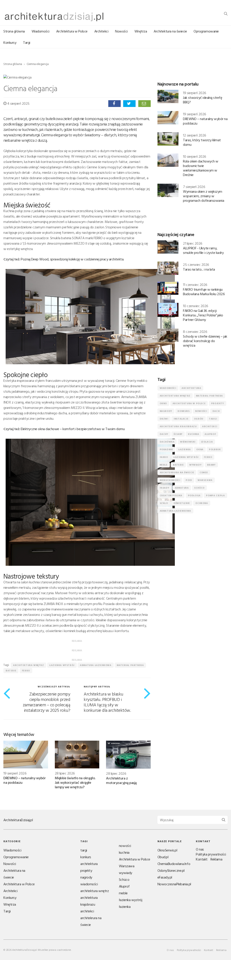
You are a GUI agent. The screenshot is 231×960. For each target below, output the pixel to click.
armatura (182, 487)
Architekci (101, 31)
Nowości (121, 31)
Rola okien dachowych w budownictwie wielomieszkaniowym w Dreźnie (200, 167)
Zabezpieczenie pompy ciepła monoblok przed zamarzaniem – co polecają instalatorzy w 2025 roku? (46, 701)
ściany (178, 434)
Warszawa (205, 480)
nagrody (166, 411)
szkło (164, 503)
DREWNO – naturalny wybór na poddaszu (24, 780)
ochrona (201, 503)
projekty (217, 403)
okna (199, 449)
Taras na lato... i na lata (199, 269)
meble (164, 464)
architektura (191, 388)
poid (189, 480)
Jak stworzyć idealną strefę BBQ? (202, 100)
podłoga (194, 495)
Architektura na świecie (170, 31)
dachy (164, 434)
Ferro (26, 670)
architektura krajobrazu (178, 426)
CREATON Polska (171, 495)
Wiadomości (40, 31)
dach (216, 411)
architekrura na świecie (177, 472)
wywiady (195, 464)
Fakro (164, 457)
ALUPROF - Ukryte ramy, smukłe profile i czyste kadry (203, 250)
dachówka (167, 441)
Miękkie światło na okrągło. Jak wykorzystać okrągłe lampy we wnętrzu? (75, 782)
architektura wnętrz (28, 665)
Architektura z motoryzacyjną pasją (121, 780)
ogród (198, 418)
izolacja (207, 441)
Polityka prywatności (211, 854)
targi (213, 418)
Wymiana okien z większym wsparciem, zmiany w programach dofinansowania (203, 196)
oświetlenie (181, 503)
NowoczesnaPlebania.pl (174, 884)
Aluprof (210, 434)
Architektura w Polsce (72, 31)
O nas (200, 849)
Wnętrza (140, 31)
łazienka (184, 449)
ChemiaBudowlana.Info (173, 863)
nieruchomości (170, 480)
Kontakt (202, 859)
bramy (211, 464)
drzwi (164, 418)
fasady (164, 487)
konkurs (183, 411)
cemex (204, 472)
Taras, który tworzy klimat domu (202, 142)
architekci (209, 426)
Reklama (216, 859)
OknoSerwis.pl (167, 850)
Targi (26, 42)
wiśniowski (187, 441)
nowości (201, 411)
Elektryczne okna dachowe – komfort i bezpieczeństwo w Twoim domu (73, 428)
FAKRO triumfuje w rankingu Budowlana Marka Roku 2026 (204, 292)
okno (163, 403)
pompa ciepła (215, 495)
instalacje (181, 418)
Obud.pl (163, 857)
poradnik (166, 449)
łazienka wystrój (61, 665)
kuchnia (193, 434)
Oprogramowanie (206, 31)
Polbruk (215, 449)
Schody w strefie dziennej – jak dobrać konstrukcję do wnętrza (205, 341)
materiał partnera (130, 665)
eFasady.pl (164, 877)
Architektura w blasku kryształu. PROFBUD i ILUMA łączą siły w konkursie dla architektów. (107, 701)
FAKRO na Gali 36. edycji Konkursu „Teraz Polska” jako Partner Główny (203, 315)
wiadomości (168, 388)
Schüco (199, 487)
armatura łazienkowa (95, 665)
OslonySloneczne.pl (171, 870)
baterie (11, 670)
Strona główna (14, 31)
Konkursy (9, 42)
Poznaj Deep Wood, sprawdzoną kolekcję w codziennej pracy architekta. (72, 259)
